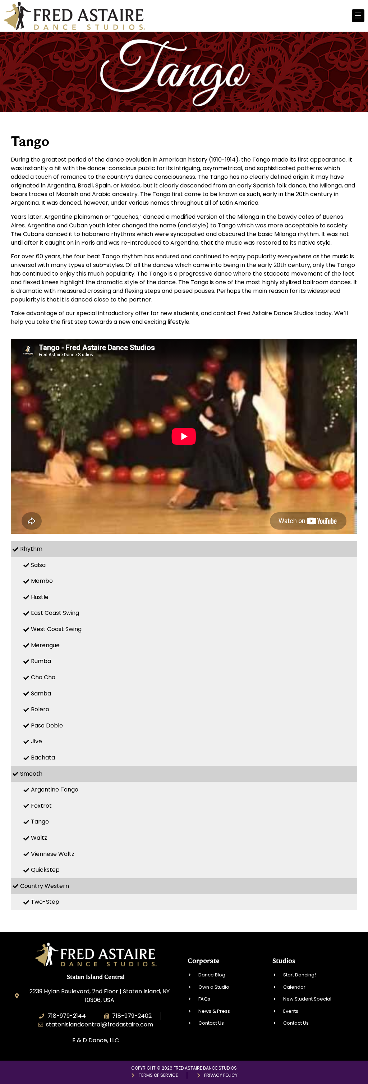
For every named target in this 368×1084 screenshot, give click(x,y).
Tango (40, 821)
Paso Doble (47, 725)
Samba (41, 693)
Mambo (42, 581)
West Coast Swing (56, 629)
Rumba (41, 661)
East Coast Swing (55, 613)
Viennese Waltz (52, 854)
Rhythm (31, 549)
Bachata (43, 757)
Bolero (40, 709)
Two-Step (45, 902)
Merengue (45, 645)
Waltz (39, 838)
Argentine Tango (54, 789)
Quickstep (45, 870)
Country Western (44, 886)
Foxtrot (41, 806)
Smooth (31, 774)
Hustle (40, 597)
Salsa (38, 565)
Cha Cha (43, 677)
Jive (36, 741)
